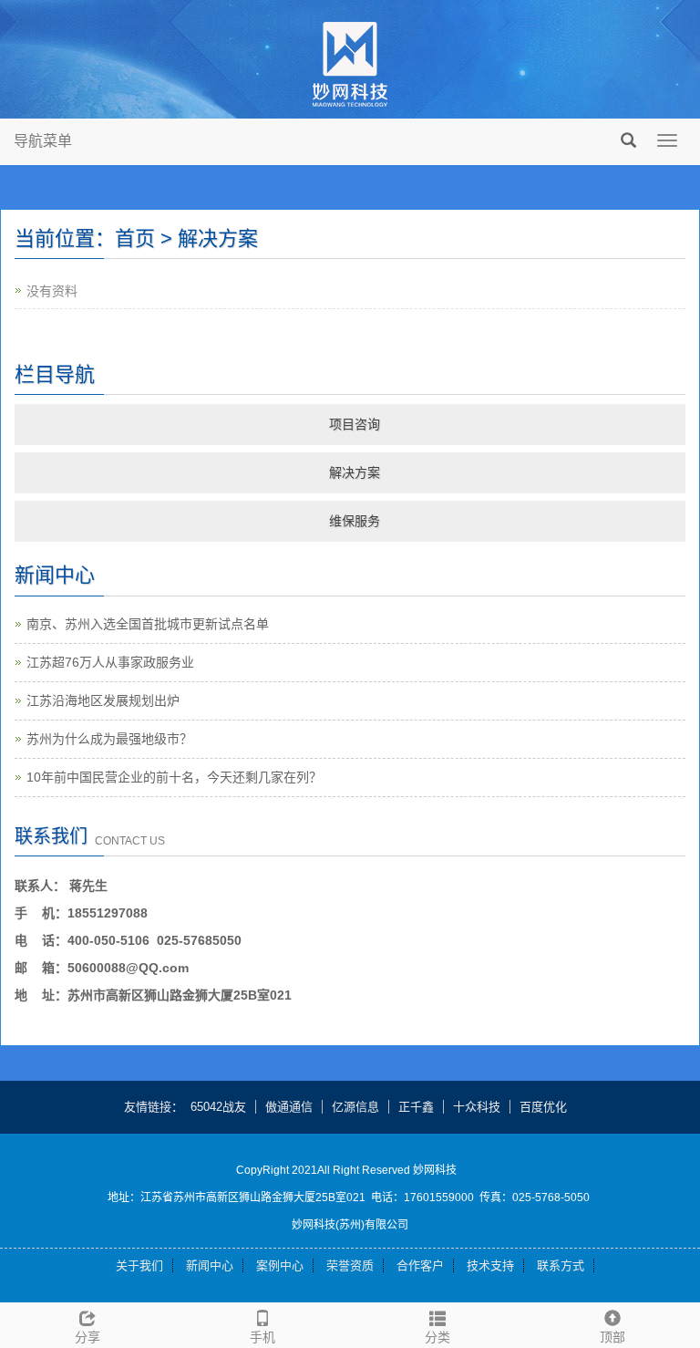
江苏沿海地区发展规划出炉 (103, 700)
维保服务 (354, 520)
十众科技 (476, 1107)
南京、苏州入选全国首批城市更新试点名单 (147, 624)
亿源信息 (355, 1107)
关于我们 (139, 1265)
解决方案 (354, 472)
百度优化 (543, 1107)
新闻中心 (209, 1265)
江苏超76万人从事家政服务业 (110, 662)
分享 (87, 1337)
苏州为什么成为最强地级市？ (109, 738)
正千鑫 (416, 1107)
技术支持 (490, 1265)
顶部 (612, 1337)
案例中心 (280, 1265)
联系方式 (560, 1265)
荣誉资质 (350, 1265)
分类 (437, 1337)
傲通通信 (289, 1107)
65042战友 (218, 1107)
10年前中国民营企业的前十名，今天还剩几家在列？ (174, 777)
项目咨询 (354, 424)
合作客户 (420, 1265)
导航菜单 (43, 141)
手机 (262, 1337)
